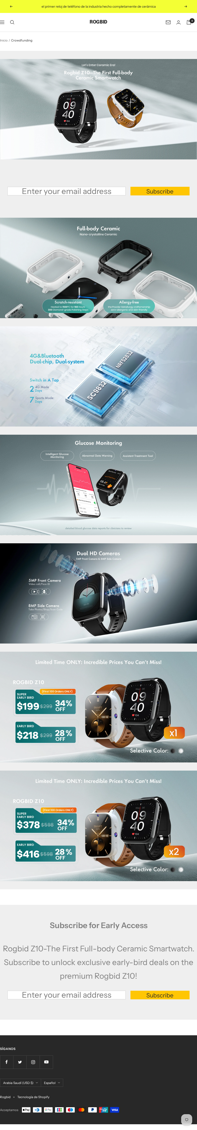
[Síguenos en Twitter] (19, 1062)
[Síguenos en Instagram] (33, 1062)
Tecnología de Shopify (33, 1097)
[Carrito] (188, 22)
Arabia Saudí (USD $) (18, 1083)
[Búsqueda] (12, 22)
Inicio (4, 40)
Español (49, 1083)
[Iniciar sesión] (178, 22)
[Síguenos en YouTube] (46, 1062)
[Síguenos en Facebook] (6, 1062)
